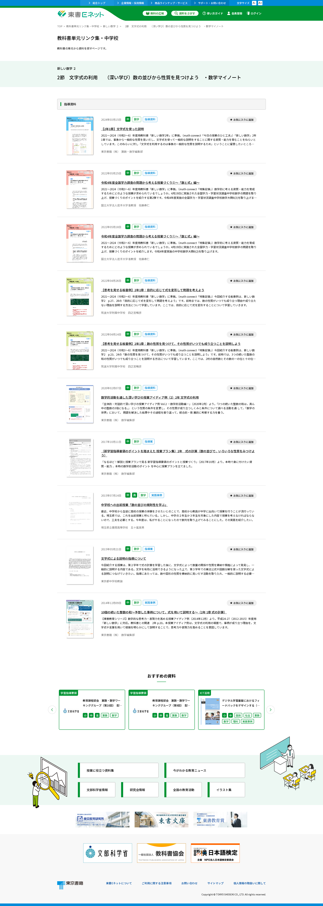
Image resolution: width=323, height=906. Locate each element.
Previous (52, 709)
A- (254, 3)
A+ (260, 3)
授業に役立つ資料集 (100, 770)
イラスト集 (223, 789)
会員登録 (236, 13)
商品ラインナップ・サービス (171, 3)
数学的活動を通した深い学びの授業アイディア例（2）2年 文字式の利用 (150, 397)
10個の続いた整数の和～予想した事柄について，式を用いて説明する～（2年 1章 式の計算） (164, 612)
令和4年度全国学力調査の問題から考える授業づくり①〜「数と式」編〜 (150, 236)
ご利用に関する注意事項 (156, 883)
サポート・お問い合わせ (212, 3)
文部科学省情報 (97, 789)
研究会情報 (137, 789)
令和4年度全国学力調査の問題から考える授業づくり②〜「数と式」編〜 (150, 182)
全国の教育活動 (183, 789)
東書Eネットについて (119, 883)
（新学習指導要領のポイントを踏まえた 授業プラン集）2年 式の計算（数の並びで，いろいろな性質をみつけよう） (178, 453)
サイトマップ (215, 883)
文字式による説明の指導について (123, 558)
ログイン (256, 13)
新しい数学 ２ (111, 26)
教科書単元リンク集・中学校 (82, 26)
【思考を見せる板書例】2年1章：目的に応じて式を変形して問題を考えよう (152, 290)
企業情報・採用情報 (132, 3)
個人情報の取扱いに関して (250, 883)
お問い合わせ (189, 883)
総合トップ (99, 3)
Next (270, 709)
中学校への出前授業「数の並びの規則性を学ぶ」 (134, 505)
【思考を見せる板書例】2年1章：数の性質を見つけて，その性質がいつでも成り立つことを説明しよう (171, 344)
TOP (59, 26)
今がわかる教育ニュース (189, 770)
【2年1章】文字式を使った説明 (122, 129)
